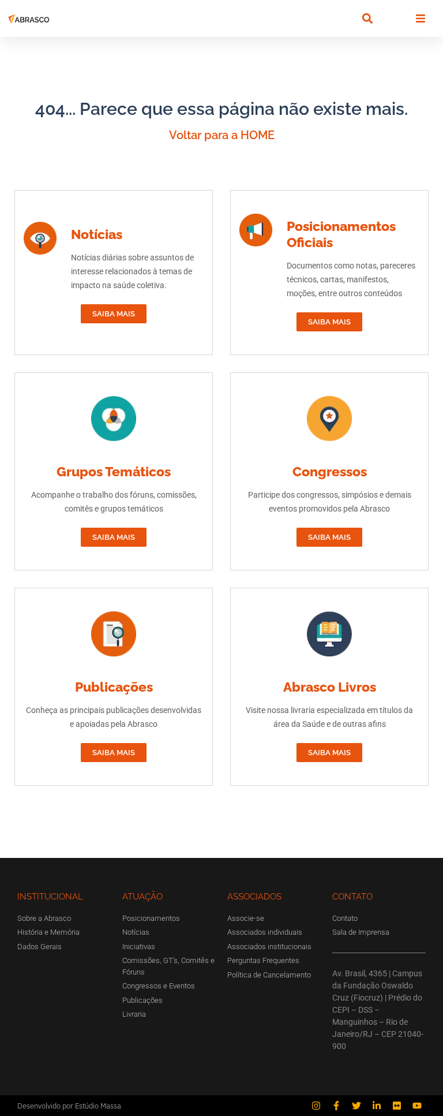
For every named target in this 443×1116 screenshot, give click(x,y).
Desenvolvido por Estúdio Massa (69, 1106)
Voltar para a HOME (222, 135)
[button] (367, 18)
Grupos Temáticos (114, 471)
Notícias (96, 234)
